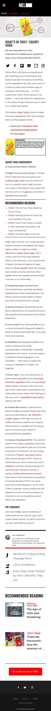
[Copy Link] (36, 66)
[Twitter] (7, 66)
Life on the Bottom (24, 564)
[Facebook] (15, 66)
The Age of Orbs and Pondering (34, 613)
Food (4, 13)
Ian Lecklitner (13, 13)
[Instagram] (43, 66)
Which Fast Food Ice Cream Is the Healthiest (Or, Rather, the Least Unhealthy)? (25, 227)
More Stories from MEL (25, 671)
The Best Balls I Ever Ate (24, 234)
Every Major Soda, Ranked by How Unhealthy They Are (29, 575)
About (15, 699)
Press (35, 699)
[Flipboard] (22, 66)
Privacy (26, 699)
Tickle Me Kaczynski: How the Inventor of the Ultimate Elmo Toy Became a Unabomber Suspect (35, 643)
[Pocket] (29, 66)
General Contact (25, 703)
